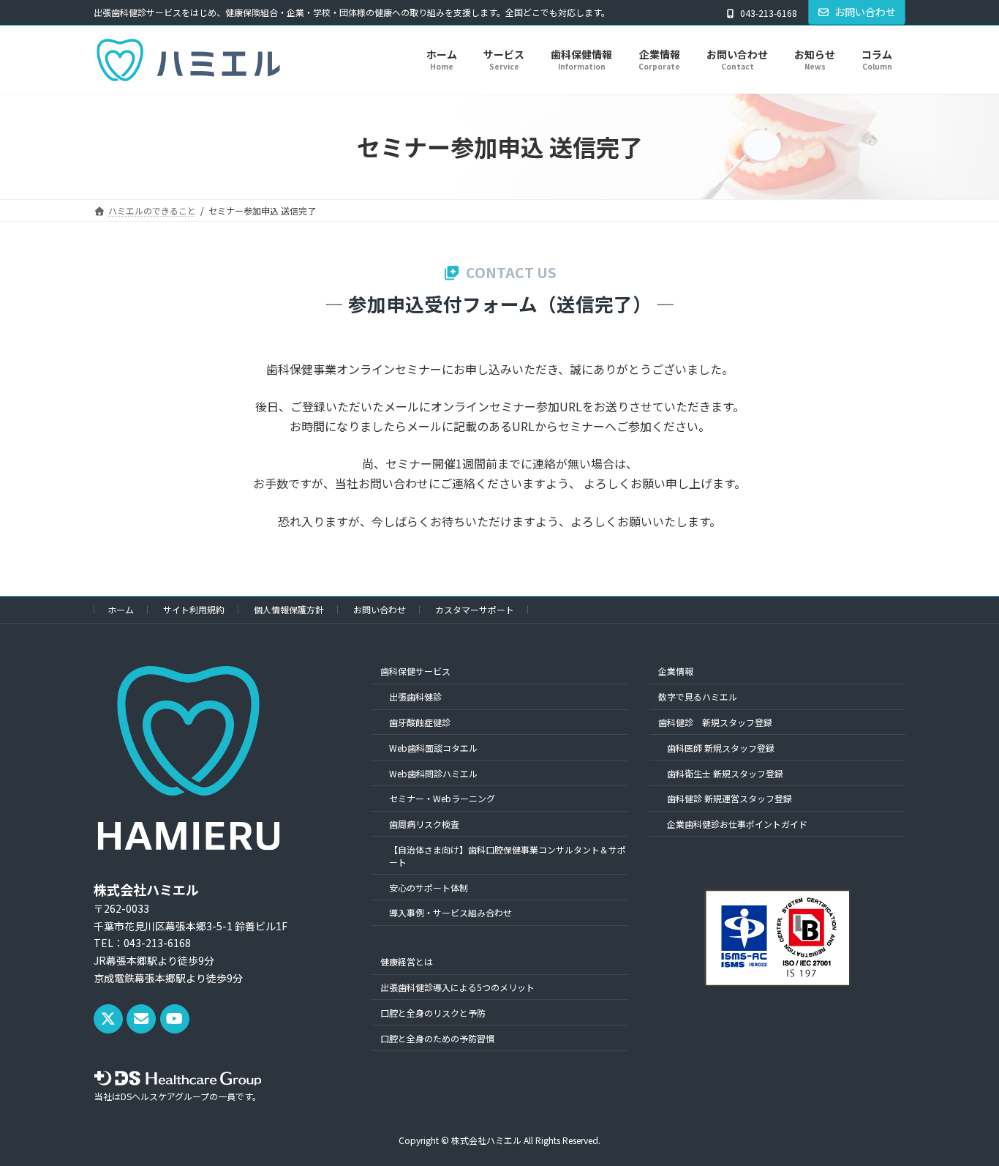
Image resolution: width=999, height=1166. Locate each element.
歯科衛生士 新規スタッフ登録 (725, 772)
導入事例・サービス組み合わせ (450, 912)
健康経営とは (406, 961)
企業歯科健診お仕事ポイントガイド (737, 824)
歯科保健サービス (415, 671)
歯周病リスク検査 (424, 824)
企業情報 (675, 671)
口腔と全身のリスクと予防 (433, 1012)
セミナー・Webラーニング (442, 798)
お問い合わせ (865, 11)
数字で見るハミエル (697, 696)
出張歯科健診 (415, 696)
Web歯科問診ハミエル (433, 772)
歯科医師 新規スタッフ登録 (720, 747)
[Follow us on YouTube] (174, 1019)
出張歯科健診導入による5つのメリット (457, 987)
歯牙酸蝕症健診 (420, 722)
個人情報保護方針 (289, 609)
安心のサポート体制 (428, 887)
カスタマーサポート (474, 609)
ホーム (121, 609)
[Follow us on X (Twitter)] (108, 1019)
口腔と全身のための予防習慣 (437, 1037)
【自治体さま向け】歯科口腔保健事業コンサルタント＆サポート (507, 855)
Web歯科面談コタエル (433, 747)
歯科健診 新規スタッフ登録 (715, 722)
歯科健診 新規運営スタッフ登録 (729, 798)
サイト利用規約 (194, 609)
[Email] (141, 1019)
